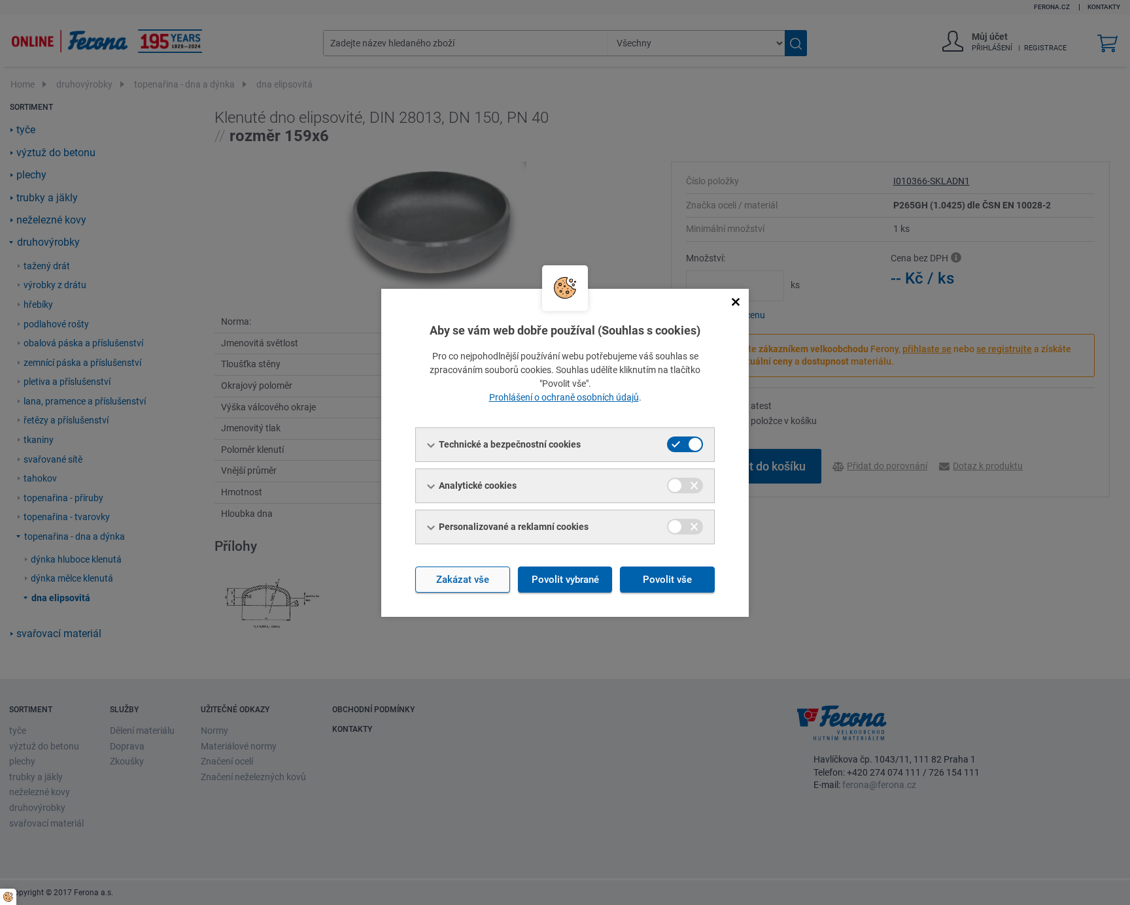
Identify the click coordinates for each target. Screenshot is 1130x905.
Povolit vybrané (565, 579)
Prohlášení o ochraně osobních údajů (564, 397)
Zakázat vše (462, 579)
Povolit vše (667, 579)
